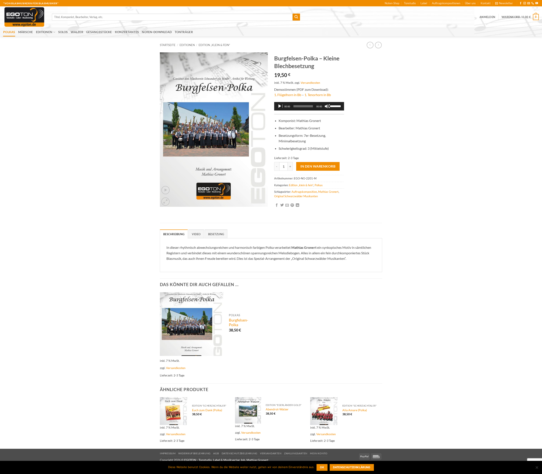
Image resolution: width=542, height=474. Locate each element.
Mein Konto (318, 453)
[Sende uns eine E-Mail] (528, 3)
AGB (216, 453)
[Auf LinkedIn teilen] (297, 205)
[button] (504, 3)
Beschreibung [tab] (173, 234)
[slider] (336, 106)
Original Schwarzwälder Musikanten (296, 196)
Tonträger (184, 32)
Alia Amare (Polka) (354, 410)
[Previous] (160, 422)
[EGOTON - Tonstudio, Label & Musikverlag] (24, 17)
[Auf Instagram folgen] (524, 3)
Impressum (168, 453)
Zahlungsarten (295, 453)
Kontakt (486, 3)
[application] (309, 106)
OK (322, 467)
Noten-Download (157, 32)
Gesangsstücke (99, 32)
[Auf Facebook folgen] (520, 3)
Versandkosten (310, 82)
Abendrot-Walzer (277, 409)
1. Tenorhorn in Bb (317, 95)
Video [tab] (196, 234)
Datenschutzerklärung (352, 467)
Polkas (9, 32)
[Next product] (370, 45)
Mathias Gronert (328, 191)
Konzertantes (127, 32)
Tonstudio (410, 3)
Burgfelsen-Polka (238, 322)
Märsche (25, 32)
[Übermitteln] (296, 17)
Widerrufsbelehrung (194, 453)
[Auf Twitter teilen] (282, 205)
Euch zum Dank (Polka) (207, 410)
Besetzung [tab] (216, 234)
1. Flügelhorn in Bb (287, 95)
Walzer (77, 32)
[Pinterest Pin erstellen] (292, 205)
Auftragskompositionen (446, 3)
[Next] (381, 422)
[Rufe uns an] (532, 3)
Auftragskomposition (304, 191)
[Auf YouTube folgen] (536, 3)
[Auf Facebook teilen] (276, 205)
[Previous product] (378, 45)
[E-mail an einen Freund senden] (287, 205)
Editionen (44, 32)
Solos (63, 32)
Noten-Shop (392, 3)
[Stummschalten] (327, 106)
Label (423, 3)
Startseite (168, 45)
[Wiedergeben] (280, 106)
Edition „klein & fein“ (214, 45)
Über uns (470, 3)
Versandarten (270, 453)
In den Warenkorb (317, 166)
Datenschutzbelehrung (239, 453)
